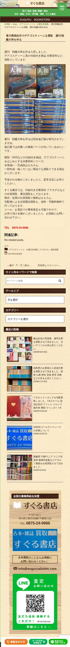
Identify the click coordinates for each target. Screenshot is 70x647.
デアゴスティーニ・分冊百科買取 (23, 249)
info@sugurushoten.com (37, 568)
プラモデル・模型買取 (49, 249)
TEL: (35, 523)
